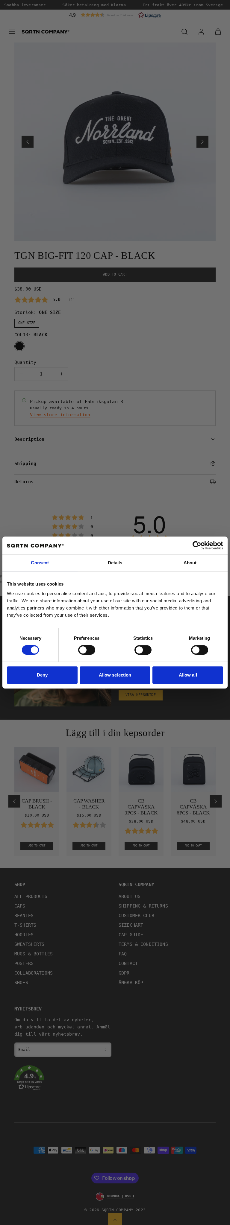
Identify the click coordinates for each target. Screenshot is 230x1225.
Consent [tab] (40, 562)
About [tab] (190, 562)
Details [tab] (115, 562)
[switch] (86, 650)
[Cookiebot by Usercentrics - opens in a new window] (197, 545)
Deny (42, 674)
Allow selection (115, 674)
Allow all (188, 674)
